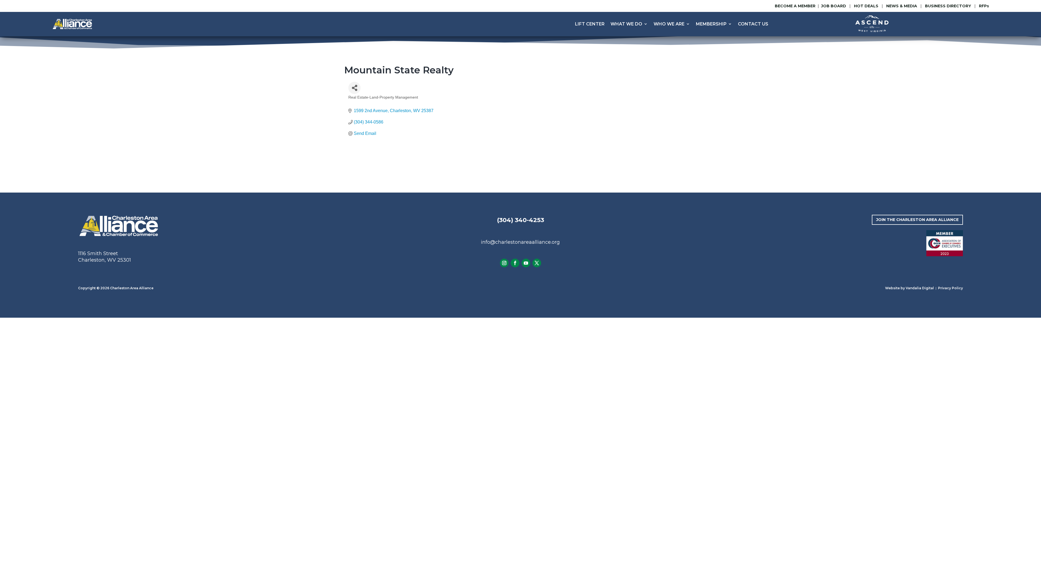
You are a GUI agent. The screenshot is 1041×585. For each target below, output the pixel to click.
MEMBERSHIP (711, 24)
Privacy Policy (950, 288)
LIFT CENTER (590, 24)
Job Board (834, 6)
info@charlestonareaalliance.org (520, 242)
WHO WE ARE (669, 24)
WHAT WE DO (626, 24)
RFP (984, 6)
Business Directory (948, 6)
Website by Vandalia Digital (909, 288)
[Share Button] (354, 88)
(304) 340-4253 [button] (520, 220)
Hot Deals (866, 6)
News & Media (901, 6)
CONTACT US (753, 24)
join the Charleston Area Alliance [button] (917, 219)
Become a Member (795, 6)
